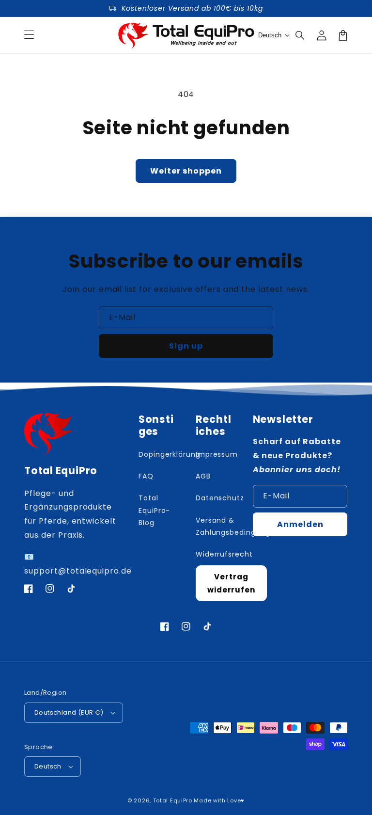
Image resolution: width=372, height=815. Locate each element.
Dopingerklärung (170, 454)
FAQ (146, 476)
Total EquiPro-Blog (154, 510)
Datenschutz (220, 498)
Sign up (186, 346)
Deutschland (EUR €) (69, 712)
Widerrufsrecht (224, 554)
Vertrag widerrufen (231, 583)
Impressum (217, 454)
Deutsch (48, 766)
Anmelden (300, 524)
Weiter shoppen (186, 170)
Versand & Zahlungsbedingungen (238, 526)
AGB (203, 476)
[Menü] (29, 35)
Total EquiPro (172, 800)
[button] (300, 35)
